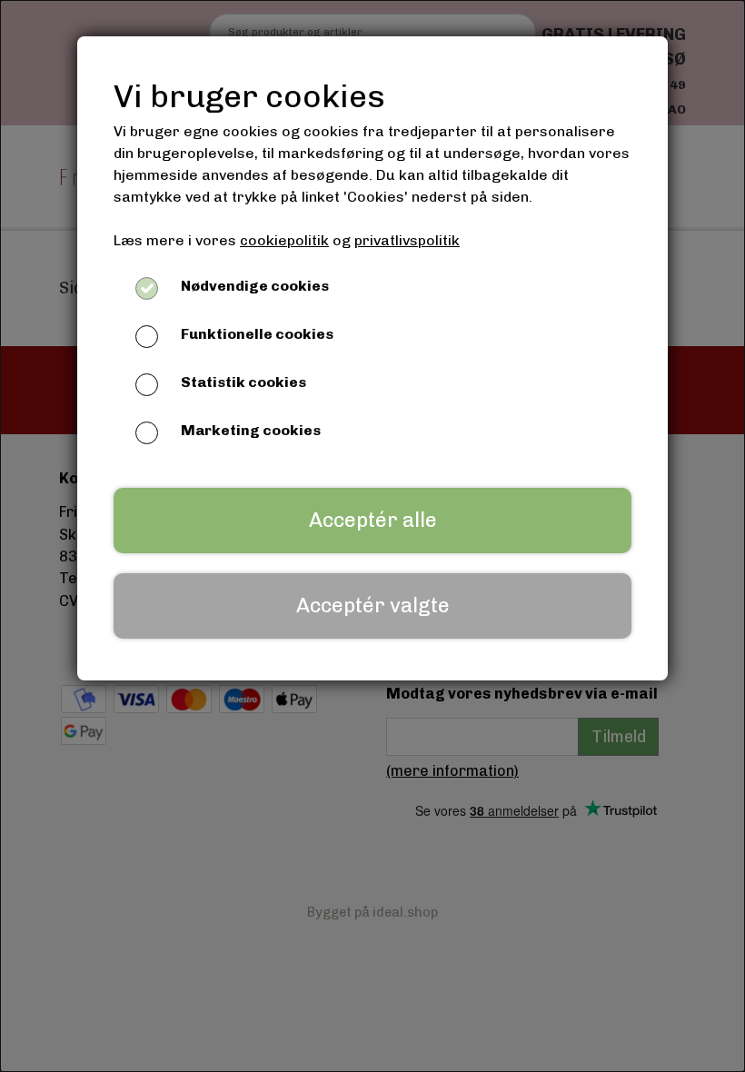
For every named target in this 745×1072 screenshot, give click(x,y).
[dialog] (372, 536)
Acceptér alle (373, 520)
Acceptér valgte (373, 605)
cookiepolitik (284, 240)
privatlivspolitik (407, 240)
